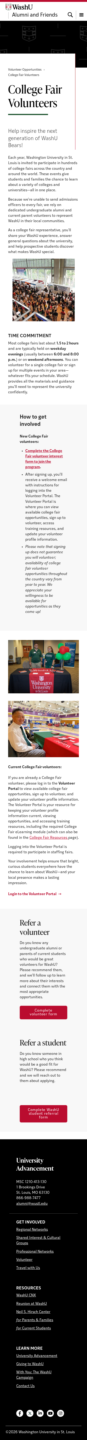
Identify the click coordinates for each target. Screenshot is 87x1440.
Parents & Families (34, 1320)
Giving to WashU (30, 1364)
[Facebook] (19, 1413)
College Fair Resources (48, 838)
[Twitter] (29, 1413)
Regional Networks (32, 1230)
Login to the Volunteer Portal (32, 894)
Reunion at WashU (31, 1304)
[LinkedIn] (40, 1413)
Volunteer (24, 1260)
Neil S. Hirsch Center (33, 1312)
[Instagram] (60, 1413)
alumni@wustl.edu (32, 1204)
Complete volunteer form (43, 1012)
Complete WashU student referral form (43, 1113)
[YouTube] (50, 1413)
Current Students (33, 1328)
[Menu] (81, 11)
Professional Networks (35, 1252)
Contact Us (25, 1386)
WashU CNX (26, 1295)
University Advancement (35, 1164)
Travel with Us (28, 1268)
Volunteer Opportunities (25, 69)
